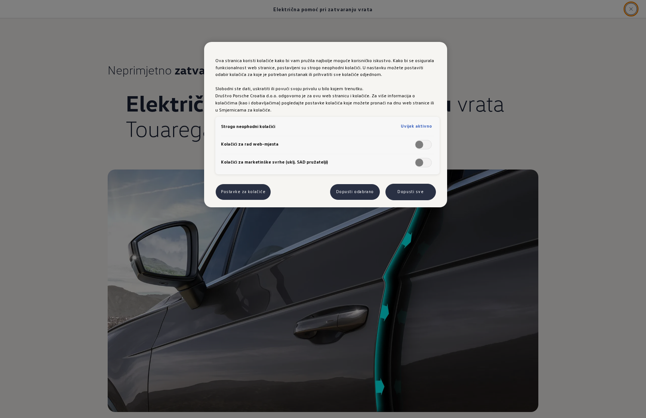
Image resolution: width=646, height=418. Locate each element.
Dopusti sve (410, 191)
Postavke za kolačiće (243, 191)
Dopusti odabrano (355, 191)
